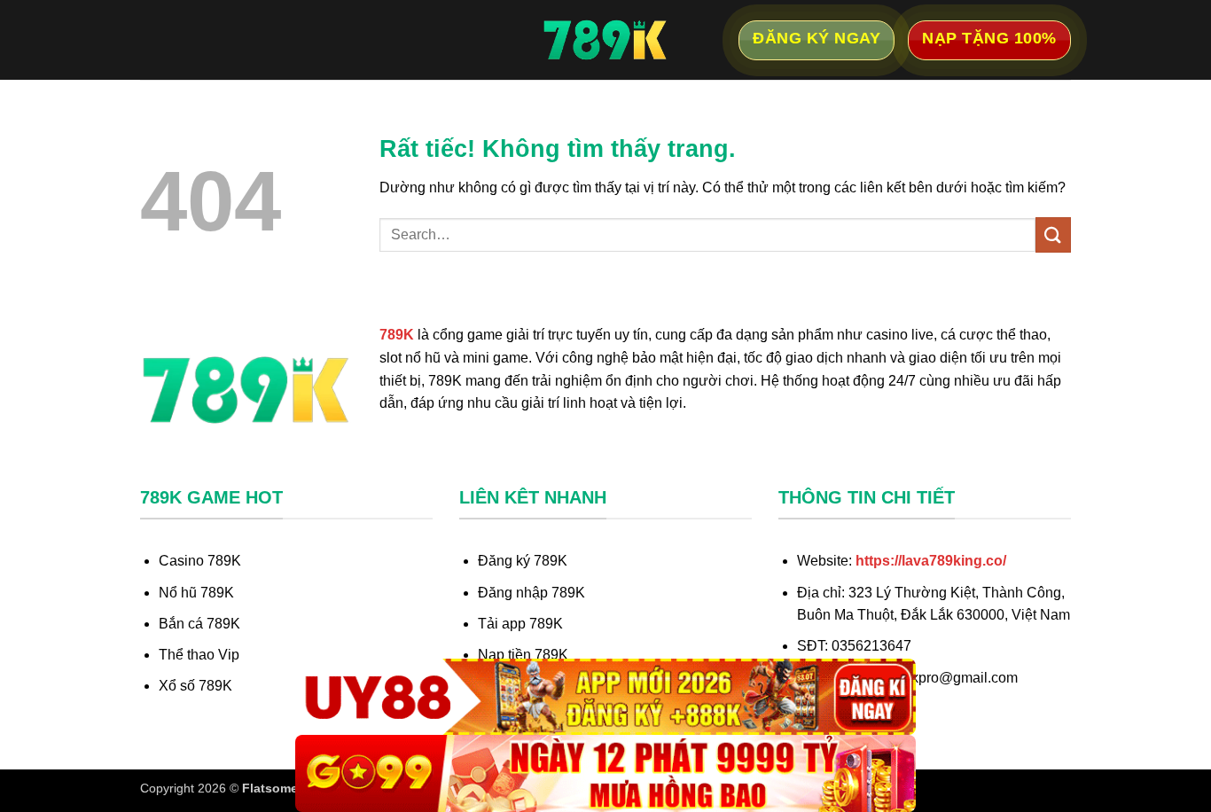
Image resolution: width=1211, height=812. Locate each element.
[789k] (605, 40)
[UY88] (605, 697)
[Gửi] (1053, 234)
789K (396, 334)
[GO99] (605, 773)
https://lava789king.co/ (931, 560)
